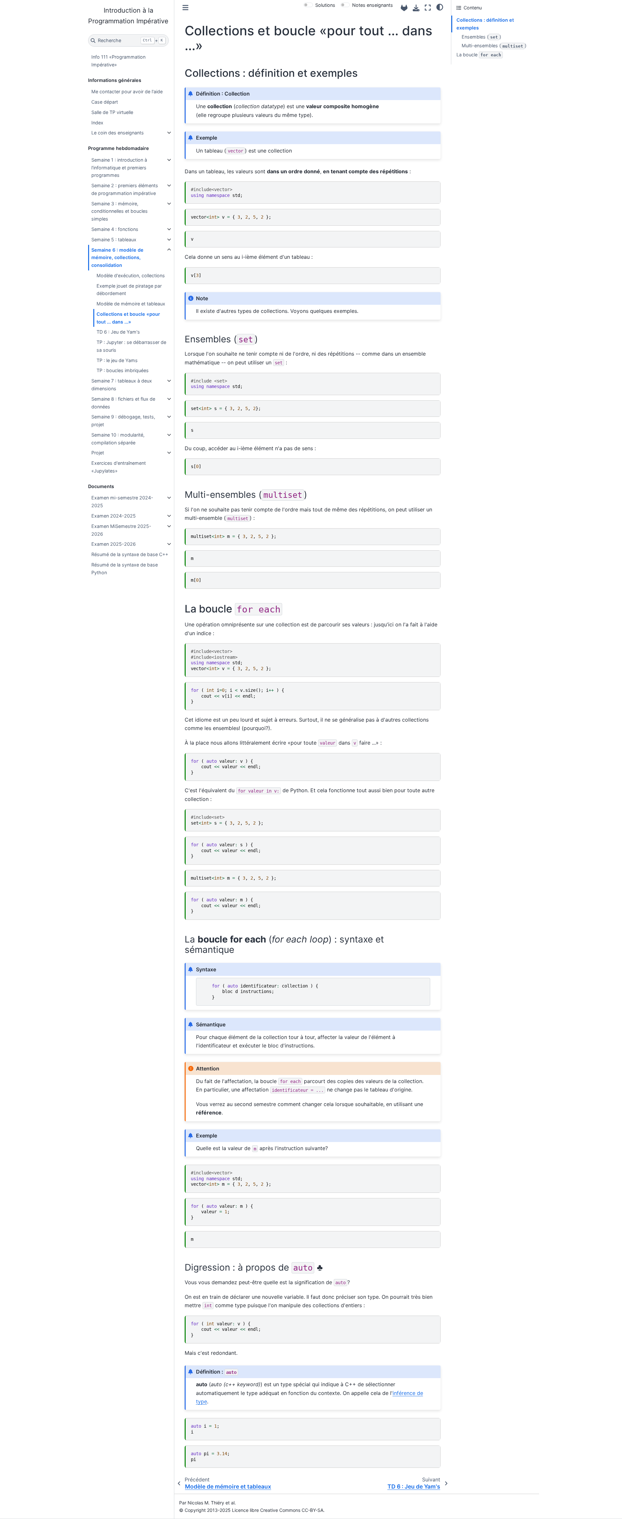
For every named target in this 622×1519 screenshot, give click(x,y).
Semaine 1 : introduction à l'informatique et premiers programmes (119, 167)
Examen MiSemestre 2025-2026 (121, 530)
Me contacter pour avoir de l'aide (127, 91)
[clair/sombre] (440, 6)
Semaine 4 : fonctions (114, 229)
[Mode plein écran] (428, 7)
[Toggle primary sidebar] (185, 7)
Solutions (325, 5)
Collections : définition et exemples (485, 23)
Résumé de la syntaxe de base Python (124, 568)
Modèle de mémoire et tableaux (131, 303)
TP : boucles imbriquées (123, 370)
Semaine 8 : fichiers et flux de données (123, 402)
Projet (97, 452)
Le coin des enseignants (117, 132)
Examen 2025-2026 (113, 544)
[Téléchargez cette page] (416, 8)
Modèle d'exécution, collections (131, 275)
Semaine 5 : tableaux (113, 239)
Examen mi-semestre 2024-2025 (122, 501)
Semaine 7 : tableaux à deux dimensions (121, 384)
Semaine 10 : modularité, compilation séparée (117, 438)
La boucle (478, 54)
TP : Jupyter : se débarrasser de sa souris (131, 346)
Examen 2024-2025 (113, 516)
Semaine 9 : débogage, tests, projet (123, 420)
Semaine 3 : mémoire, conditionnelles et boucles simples (119, 211)
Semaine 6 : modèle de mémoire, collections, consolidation (117, 257)
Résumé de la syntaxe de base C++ (129, 554)
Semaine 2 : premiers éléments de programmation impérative (124, 189)
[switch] (308, 5)
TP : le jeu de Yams (117, 360)
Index (97, 122)
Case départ (104, 102)
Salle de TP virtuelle (112, 112)
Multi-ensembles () (494, 45)
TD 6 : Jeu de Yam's (118, 332)
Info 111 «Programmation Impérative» (118, 60)
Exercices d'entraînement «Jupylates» (118, 467)
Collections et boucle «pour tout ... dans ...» (128, 318)
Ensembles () (481, 37)
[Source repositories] (404, 8)
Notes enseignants (372, 5)
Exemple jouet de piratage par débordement (129, 289)
